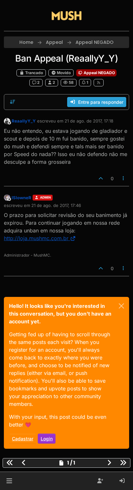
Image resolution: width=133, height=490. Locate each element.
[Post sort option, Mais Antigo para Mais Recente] (12, 102)
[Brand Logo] (66, 15)
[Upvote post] (101, 178)
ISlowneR (21, 197)
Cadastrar (22, 438)
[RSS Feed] (99, 82)
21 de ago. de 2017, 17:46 (56, 205)
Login (47, 438)
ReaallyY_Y (24, 120)
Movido (63, 72)
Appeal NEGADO (99, 72)
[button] (9, 481)
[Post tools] (123, 178)
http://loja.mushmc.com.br (36, 238)
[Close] (121, 306)
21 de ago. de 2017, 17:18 (89, 120)
